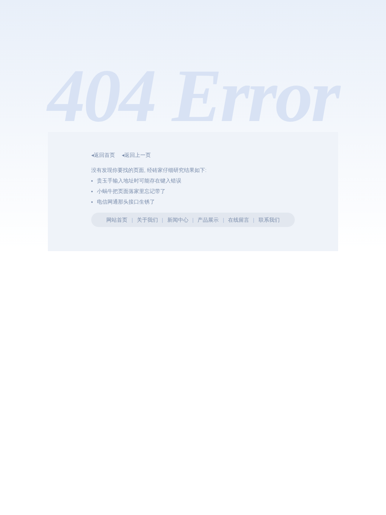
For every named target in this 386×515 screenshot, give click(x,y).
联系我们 (269, 220)
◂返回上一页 (136, 155)
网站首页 (116, 220)
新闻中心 (177, 220)
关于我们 (147, 220)
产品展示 (208, 220)
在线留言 (238, 220)
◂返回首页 (103, 155)
